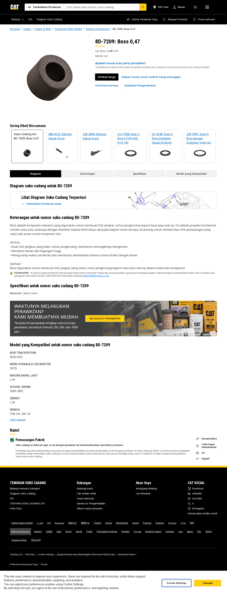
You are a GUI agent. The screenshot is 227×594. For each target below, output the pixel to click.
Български (59, 522)
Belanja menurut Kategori (25, 488)
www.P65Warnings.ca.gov (96, 275)
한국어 (68, 531)
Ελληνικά (172, 522)
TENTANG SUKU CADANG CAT (27, 503)
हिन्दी (192, 522)
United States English (22, 522)
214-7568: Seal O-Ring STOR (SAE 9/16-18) (128, 138)
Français (147, 522)
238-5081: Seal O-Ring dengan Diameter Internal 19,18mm (198, 138)
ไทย (199, 531)
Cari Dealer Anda (86, 493)
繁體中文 (85, 522)
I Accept (208, 583)
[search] (142, 7)
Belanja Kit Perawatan (105, 318)
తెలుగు (190, 531)
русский (137, 531)
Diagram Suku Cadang (22, 493)
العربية (40, 522)
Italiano (38, 531)
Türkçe (208, 531)
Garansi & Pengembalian (91, 503)
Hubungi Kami (85, 488)
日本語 (49, 531)
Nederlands (122, 522)
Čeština (97, 522)
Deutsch (160, 522)
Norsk (79, 531)
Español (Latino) (153, 531)
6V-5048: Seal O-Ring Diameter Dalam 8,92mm (162, 138)
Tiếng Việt (36, 540)
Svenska (170, 531)
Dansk (108, 522)
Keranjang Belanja (146, 488)
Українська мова (19, 540)
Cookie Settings (46, 554)
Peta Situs (16, 508)
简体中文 (72, 522)
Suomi (135, 522)
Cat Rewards (143, 493)
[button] (151, 77)
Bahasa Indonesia (20, 531)
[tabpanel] (49, 78)
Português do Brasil (107, 531)
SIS (12, 498)
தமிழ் (180, 531)
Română (125, 531)
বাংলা (49, 522)
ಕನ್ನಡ (59, 531)
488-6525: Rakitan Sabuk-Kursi (60, 136)
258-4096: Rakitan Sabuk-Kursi (94, 136)
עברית (183, 522)
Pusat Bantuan (85, 498)
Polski (89, 531)
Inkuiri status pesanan (89, 508)
